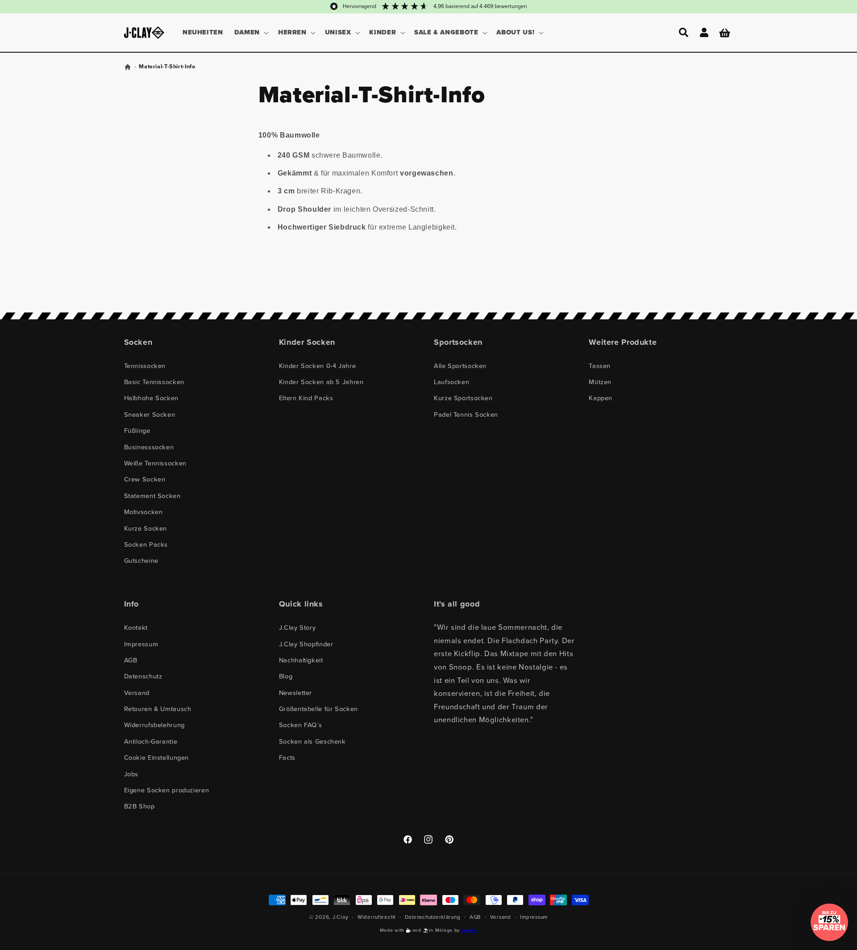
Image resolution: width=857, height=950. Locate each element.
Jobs (131, 774)
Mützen (600, 382)
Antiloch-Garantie (151, 741)
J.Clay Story (297, 627)
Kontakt (136, 627)
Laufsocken (451, 382)
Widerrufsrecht (376, 917)
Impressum (141, 644)
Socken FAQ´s (300, 725)
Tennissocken (145, 366)
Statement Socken (152, 496)
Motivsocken (143, 512)
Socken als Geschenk (312, 741)
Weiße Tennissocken (155, 463)
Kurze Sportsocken (463, 398)
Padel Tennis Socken (466, 414)
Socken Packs (146, 544)
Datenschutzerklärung (433, 917)
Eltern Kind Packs (306, 398)
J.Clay (340, 917)
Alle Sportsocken (460, 366)
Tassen (600, 366)
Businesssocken (149, 447)
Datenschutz (143, 676)
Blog (286, 676)
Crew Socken (145, 479)
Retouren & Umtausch (157, 709)
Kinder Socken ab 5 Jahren (321, 382)
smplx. (469, 930)
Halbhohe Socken (151, 398)
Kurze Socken (145, 528)
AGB (130, 660)
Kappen (600, 398)
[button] (250, 32)
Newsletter (295, 693)
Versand (137, 693)
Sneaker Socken (149, 414)
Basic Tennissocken (154, 382)
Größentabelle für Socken (318, 709)
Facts (287, 757)
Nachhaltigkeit (301, 660)
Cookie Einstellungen (156, 757)
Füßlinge (137, 430)
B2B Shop (139, 806)
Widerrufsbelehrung (154, 725)
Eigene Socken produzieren (166, 790)
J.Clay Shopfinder (306, 644)
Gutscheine (141, 560)
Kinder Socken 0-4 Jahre (317, 366)
